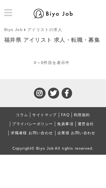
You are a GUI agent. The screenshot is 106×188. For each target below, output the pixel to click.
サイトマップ (44, 115)
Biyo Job (13, 30)
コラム (22, 115)
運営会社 (86, 124)
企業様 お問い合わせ (76, 133)
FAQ (65, 115)
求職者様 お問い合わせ (32, 133)
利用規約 (82, 115)
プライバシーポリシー (32, 124)
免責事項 (65, 124)
